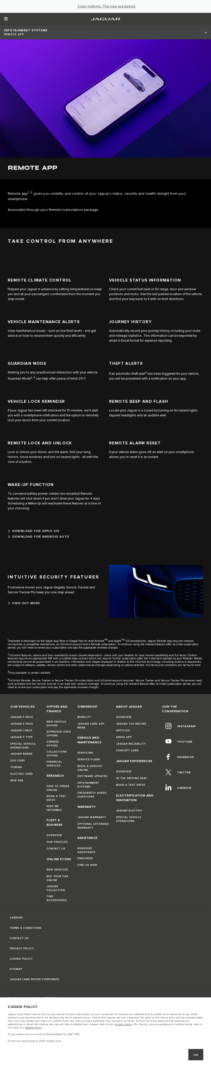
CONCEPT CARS (127, 750)
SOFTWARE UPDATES (92, 776)
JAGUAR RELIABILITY (131, 743)
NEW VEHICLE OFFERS (56, 723)
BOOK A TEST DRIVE (56, 798)
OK (196, 1055)
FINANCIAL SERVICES (54, 763)
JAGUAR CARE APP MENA (90, 725)
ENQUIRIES (85, 858)
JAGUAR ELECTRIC (129, 810)
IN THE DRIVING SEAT (131, 778)
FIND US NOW (87, 865)
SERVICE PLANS (88, 759)
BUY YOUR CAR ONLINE (57, 878)
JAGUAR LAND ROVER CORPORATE (34, 979)
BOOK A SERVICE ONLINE (89, 768)
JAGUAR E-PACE (21, 723)
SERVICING (85, 752)
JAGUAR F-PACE (21, 717)
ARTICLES (123, 730)
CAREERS (16, 917)
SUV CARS (17, 760)
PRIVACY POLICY (22, 948)
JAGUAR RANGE (21, 753)
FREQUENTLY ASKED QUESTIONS (92, 794)
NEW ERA (16, 780)
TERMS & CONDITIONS (26, 928)
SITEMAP (16, 969)
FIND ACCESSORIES (57, 898)
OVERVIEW (54, 835)
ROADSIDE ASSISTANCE (86, 850)
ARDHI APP (124, 737)
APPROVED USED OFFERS (59, 733)
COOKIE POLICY (21, 958)
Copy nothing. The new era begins (106, 6)
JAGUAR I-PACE (21, 730)
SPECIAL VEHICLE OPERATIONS (23, 745)
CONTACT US (56, 848)
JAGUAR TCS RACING (131, 723)
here (198, 665)
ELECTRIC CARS (21, 773)
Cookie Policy (33, 1027)
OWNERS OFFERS (53, 743)
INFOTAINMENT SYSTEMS (88, 784)
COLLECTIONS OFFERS (57, 753)
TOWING (16, 767)
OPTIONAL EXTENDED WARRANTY (93, 825)
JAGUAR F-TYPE (21, 737)
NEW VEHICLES (57, 869)
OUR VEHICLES (57, 842)
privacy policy (124, 1024)
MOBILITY (84, 717)
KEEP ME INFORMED (54, 808)
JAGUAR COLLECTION (56, 888)
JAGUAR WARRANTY (91, 817)
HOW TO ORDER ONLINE (58, 788)
